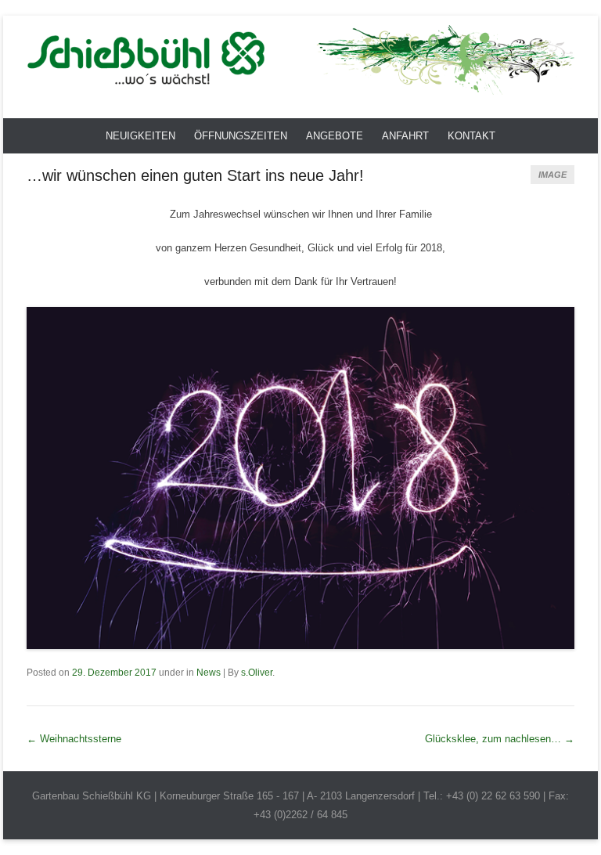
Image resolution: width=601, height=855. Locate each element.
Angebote (334, 136)
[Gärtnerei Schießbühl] (300, 59)
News (208, 672)
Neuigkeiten (140, 136)
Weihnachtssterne (74, 739)
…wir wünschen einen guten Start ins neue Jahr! (195, 175)
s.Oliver (256, 672)
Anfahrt (405, 136)
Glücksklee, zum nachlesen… (499, 739)
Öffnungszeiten (240, 136)
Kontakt (471, 136)
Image (552, 174)
